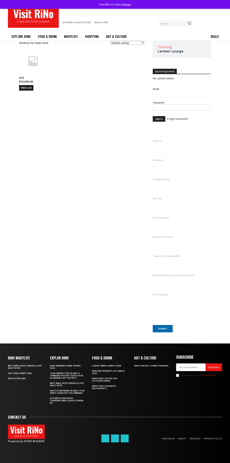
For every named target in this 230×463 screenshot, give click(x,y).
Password (158, 102)
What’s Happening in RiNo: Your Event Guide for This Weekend (67, 392)
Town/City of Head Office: (167, 256)
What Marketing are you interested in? (174, 275)
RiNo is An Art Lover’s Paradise (151, 366)
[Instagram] (115, 438)
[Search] (189, 23)
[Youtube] (125, 438)
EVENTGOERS (34, 441)
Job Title (157, 198)
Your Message (160, 294)
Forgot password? (177, 118)
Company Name (161, 179)
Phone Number (161, 217)
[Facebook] (105, 438)
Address (157, 140)
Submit (162, 328)
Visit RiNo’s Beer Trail (20, 373)
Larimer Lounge (170, 51)
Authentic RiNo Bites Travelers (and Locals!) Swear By (67, 400)
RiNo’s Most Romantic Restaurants (104, 387)
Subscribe (213, 367)
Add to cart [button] (26, 87)
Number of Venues (163, 236)
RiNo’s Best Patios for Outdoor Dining (104, 379)
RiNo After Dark (17, 378)
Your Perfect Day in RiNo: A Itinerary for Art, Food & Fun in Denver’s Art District (66, 375)
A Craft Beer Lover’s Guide (106, 366)
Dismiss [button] (126, 4)
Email (156, 89)
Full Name (158, 160)
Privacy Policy (209, 375)
